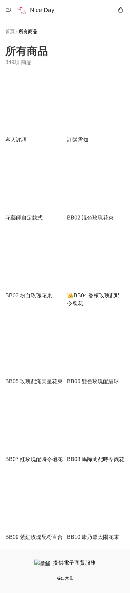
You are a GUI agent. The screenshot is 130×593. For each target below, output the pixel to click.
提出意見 (65, 578)
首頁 (10, 31)
